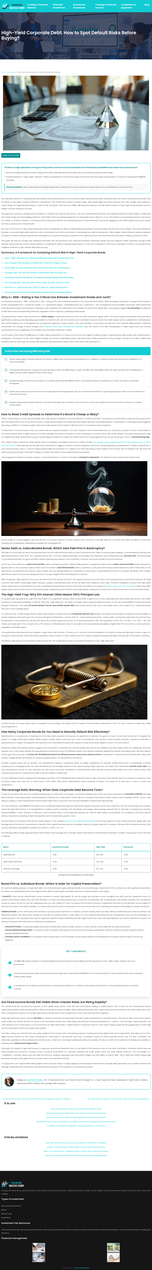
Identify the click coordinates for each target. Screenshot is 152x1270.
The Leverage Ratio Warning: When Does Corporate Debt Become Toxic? (37, 282)
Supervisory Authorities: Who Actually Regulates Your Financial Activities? (76, 1117)
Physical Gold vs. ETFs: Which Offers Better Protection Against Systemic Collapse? (37, 1099)
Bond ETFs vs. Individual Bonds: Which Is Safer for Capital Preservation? (36, 287)
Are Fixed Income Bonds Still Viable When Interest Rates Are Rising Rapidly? (38, 292)
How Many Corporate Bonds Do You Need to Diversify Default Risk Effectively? (39, 277)
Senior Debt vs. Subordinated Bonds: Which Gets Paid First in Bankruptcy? (37, 268)
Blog (147, 4)
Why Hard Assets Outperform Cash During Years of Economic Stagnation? (118, 1099)
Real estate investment (79, 6)
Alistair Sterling (35, 1080)
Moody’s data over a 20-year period (121, 586)
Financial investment (59, 6)
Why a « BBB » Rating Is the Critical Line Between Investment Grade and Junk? (39, 258)
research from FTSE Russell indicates (79, 821)
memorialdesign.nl (81, 1268)
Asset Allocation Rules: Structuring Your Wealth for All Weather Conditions (76, 1143)
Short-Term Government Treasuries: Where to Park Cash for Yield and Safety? (76, 1151)
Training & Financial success (105, 6)
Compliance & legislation (128, 6)
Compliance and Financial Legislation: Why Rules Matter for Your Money (76, 1126)
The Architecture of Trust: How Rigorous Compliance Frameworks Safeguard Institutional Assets (76, 1121)
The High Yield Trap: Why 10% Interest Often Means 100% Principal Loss (35, 272)
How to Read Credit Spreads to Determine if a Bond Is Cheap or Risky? (35, 263)
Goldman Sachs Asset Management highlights (64, 326)
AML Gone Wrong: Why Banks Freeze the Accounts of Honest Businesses (76, 1113)
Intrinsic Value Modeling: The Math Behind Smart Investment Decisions (76, 1147)
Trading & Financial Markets (37, 6)
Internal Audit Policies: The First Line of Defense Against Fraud (76, 1109)
